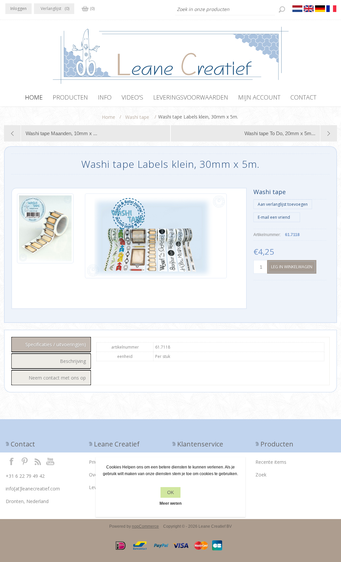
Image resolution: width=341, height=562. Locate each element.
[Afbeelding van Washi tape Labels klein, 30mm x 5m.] (45, 235)
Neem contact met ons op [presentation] (57, 378)
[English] (308, 8)
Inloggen (18, 8)
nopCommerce (145, 526)
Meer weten (170, 503)
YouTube (50, 461)
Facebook (11, 461)
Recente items (270, 462)
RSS (37, 461)
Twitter (24, 461)
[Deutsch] (320, 8)
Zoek (260, 474)
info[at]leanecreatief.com (33, 488)
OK (170, 492)
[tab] (51, 344)
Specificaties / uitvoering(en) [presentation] (55, 344)
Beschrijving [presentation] (73, 361)
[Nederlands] (297, 8)
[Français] (331, 8)
